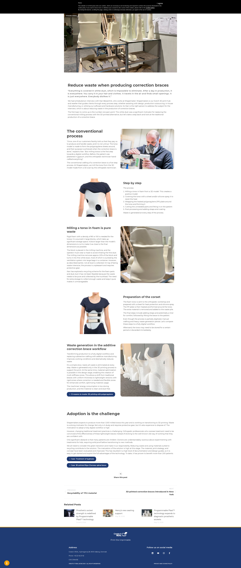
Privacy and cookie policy (163, 563)
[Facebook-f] (169, 553)
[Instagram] (164, 553)
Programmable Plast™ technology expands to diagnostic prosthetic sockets (164, 515)
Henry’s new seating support (124, 512)
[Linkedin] (152, 553)
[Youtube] (158, 553)
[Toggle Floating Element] (7, 563)
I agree (160, 3)
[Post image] (69, 513)
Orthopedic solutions (71, 15)
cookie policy (150, 7)
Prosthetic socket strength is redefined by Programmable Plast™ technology (86, 515)
